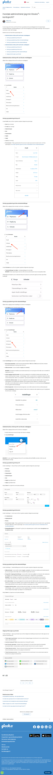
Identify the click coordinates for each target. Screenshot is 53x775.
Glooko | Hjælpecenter (7, 7)
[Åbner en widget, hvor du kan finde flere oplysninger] (48, 772)
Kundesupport (6, 751)
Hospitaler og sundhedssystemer (12, 737)
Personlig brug (16, 7)
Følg (48, 20)
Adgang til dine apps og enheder (14, 54)
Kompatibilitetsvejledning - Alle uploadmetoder (13, 696)
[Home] (7, 3)
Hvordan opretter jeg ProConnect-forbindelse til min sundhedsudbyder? (28, 144)
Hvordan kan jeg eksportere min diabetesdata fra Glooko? (16, 698)
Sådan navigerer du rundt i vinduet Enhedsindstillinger (15, 703)
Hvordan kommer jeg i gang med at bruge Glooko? (14, 706)
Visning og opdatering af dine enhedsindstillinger (17, 40)
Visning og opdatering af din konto (14, 49)
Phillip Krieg (8, 20)
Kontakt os (5, 749)
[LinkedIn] (6, 675)
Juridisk (3, 769)
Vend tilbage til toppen (8, 690)
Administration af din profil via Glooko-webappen (17, 44)
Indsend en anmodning (39, 2)
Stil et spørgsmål (26, 714)
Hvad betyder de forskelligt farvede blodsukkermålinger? (15, 701)
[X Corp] (5, 675)
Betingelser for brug (18, 769)
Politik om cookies (26, 769)
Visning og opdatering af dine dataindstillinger (17, 42)
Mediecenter (6, 747)
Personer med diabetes (9, 739)
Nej (29, 683)
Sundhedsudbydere (8, 735)
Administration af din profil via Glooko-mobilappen (17, 35)
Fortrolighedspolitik (9, 769)
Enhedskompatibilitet (8, 741)
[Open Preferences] (2, 772)
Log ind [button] (47, 2)
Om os (3, 745)
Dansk (27, 2)
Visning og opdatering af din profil (14, 37)
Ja (23, 683)
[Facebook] (3, 675)
